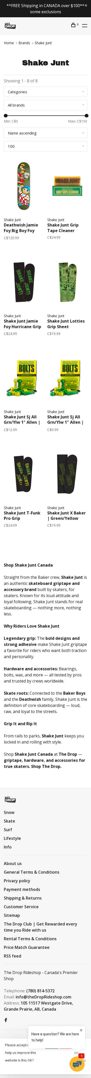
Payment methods (22, 889)
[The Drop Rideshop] (10, 799)
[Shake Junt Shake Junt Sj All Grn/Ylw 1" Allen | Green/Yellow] (24, 378)
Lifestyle (12, 838)
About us (13, 863)
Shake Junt (43, 42)
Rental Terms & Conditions (30, 939)
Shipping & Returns (23, 898)
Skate (9, 821)
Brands (24, 42)
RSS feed (12, 956)
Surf (8, 829)
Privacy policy (17, 881)
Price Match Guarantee (27, 947)
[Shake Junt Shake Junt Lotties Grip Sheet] (67, 283)
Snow (9, 812)
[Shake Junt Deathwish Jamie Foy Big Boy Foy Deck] (24, 187)
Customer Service (21, 906)
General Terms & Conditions (31, 872)
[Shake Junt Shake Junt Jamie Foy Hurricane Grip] (24, 283)
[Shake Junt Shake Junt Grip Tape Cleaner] (67, 187)
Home (9, 42)
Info (8, 847)
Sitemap (12, 915)
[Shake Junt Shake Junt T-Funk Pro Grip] (24, 475)
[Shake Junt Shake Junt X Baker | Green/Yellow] (67, 475)
